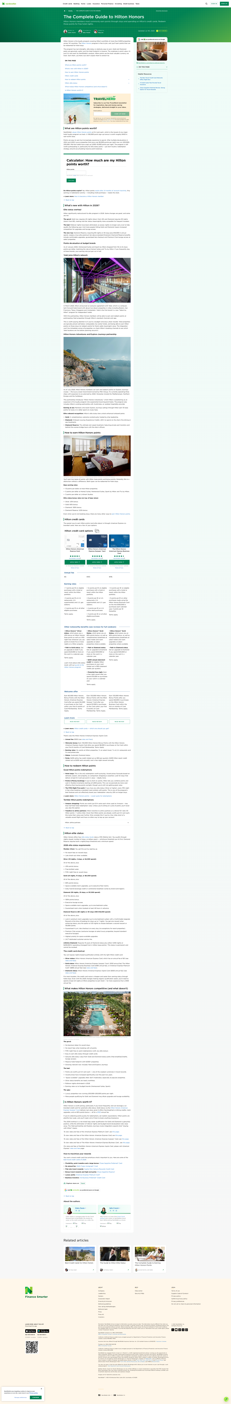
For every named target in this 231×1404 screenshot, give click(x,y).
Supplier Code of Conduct (179, 1293)
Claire (80, 1208)
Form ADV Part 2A (148, 1360)
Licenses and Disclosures (119, 1334)
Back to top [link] (70, 200)
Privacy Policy (106, 121)
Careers (100, 1296)
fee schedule (141, 1361)
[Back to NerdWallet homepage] (65, 11)
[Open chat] (226, 1399)
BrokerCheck (155, 1361)
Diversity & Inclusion (105, 1301)
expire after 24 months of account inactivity (110, 190)
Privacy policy (176, 1296)
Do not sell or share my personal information (186, 1304)
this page (115, 1132)
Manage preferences (20, 1397)
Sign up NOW (120, 114)
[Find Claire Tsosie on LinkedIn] (79, 1211)
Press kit (101, 1314)
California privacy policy (179, 1298)
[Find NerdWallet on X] (172, 1329)
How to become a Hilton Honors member (89, 196)
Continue (35, 1397)
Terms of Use (110, 119)
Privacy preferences (177, 1301)
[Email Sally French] (113, 1211)
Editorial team (102, 1309)
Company (101, 1291)
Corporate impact (104, 1298)
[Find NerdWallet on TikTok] (186, 1329)
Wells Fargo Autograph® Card (87, 1166)
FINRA (147, 1358)
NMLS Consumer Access (104, 1334)
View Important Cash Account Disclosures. (119, 1366)
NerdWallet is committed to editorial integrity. (151, 63)
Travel (70, 10)
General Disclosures (132, 1361)
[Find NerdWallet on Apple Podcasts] (183, 1329)
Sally (114, 1208)
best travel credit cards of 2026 (75, 1160)
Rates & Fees (75, 568)
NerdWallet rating (74, 558)
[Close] (41, 1389)
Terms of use (175, 1291)
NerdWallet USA (106, 1395)
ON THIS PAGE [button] (144, 67)
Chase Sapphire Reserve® (106, 1172)
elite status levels (88, 837)
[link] (97, 65)
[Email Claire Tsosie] (76, 1211)
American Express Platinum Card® (88, 1175)
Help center (138, 1291)
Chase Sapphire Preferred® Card (110, 1163)
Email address (98, 110)
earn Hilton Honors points (121, 514)
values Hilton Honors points (82, 132)
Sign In (214, 3)
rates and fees (87, 739)
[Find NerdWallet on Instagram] (179, 1329)
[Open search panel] (206, 4)
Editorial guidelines (104, 1304)
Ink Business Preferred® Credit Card (92, 1178)
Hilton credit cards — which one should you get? (91, 728)
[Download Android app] (43, 1331)
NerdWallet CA (121, 1395)
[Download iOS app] (30, 1331)
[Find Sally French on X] (110, 1211)
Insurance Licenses (161, 1341)
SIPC (150, 1358)
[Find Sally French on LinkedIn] (116, 1211)
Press (100, 1312)
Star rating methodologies (107, 1306)
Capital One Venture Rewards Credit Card (99, 1169)
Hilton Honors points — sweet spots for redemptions (93, 796)
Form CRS (139, 1360)
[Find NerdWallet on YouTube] (176, 1329)
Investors (101, 1317)
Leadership (101, 1293)
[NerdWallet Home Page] (9, 4)
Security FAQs (139, 1293)
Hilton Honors (86, 43)
